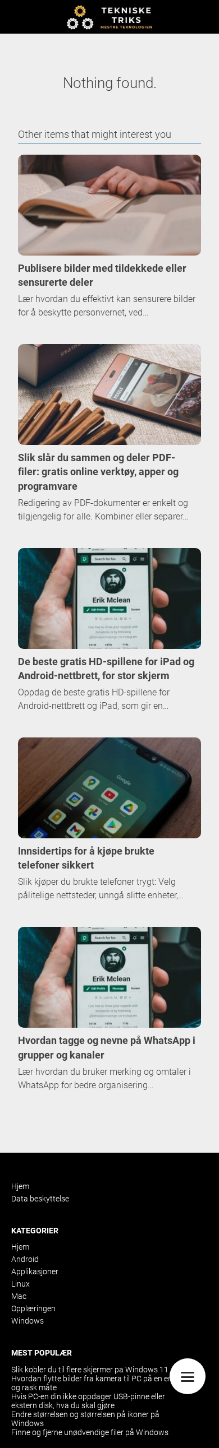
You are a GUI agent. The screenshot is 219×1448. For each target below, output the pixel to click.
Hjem (20, 1186)
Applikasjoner (34, 1271)
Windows (27, 1320)
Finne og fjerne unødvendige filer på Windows (89, 1432)
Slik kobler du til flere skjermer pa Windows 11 (89, 1369)
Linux (20, 1283)
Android (25, 1259)
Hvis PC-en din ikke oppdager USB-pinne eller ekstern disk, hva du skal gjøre (88, 1401)
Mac (18, 1296)
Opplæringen (33, 1308)
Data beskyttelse (40, 1198)
